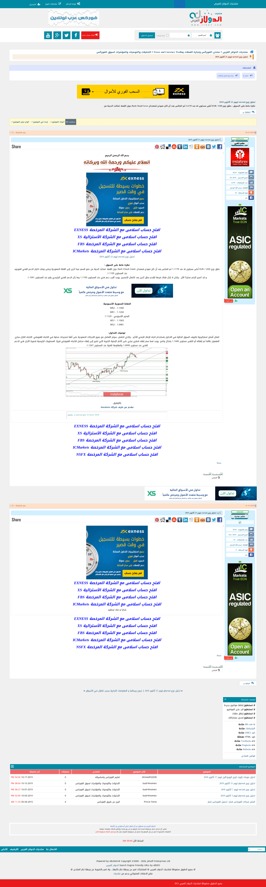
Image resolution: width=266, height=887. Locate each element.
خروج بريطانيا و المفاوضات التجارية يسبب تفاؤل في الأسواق (114, 691)
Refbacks (247, 749)
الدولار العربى (112, 865)
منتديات (117, 874)
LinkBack (71, 122)
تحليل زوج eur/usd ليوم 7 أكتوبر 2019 (238, 789)
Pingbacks (246, 745)
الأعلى (4, 849)
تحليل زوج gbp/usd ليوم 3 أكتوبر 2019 (238, 796)
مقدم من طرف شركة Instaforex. (117, 407)
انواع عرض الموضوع (21, 122)
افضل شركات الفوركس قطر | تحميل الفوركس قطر (231, 802)
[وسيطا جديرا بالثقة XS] (117, 297)
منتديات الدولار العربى (235, 52)
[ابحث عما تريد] (179, 4)
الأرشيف (14, 849)
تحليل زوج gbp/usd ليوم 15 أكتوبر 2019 (162, 691)
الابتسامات (250, 728)
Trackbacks (246, 741)
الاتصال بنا (51, 849)
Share (219, 463)
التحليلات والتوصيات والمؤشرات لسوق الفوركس (124, 52)
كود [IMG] (250, 733)
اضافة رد (246, 112)
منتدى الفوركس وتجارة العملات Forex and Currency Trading (187, 52)
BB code (249, 724)
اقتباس (214, 477)
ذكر (246, 198)
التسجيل (32, 4)
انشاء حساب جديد (88, 35)
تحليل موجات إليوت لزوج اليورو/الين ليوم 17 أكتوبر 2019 (229, 777)
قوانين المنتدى (248, 756)
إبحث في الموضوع (40, 122)
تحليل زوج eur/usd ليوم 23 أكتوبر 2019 (237, 102)
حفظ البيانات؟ (161, 35)
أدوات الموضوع (58, 122)
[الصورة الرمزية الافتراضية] (240, 523)
